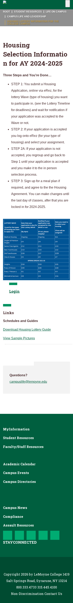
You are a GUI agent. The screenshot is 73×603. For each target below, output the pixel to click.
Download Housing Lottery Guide (27, 329)
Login (14, 291)
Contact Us (53, 593)
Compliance (13, 516)
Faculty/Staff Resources (23, 447)
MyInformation (16, 429)
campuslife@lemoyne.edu (28, 381)
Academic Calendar (19, 464)
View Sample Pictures (19, 338)
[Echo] (8, 5)
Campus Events (16, 473)
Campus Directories (19, 481)
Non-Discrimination (27, 593)
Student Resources (18, 438)
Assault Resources (18, 525)
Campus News (15, 507)
